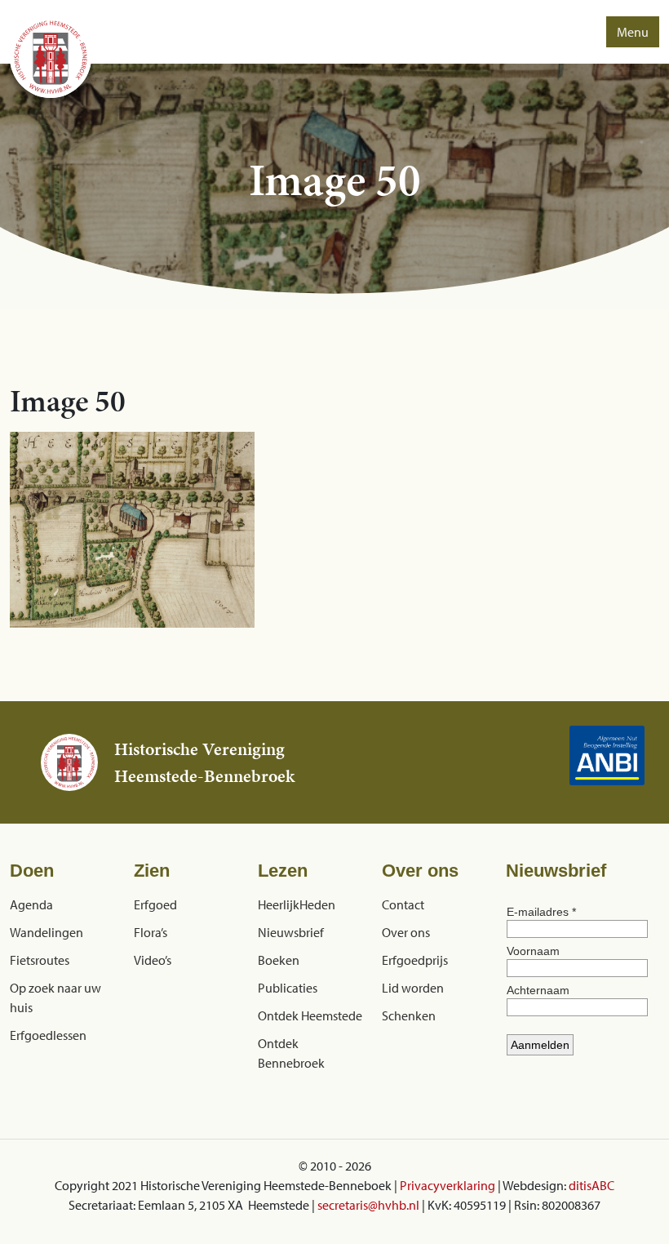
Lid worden (413, 988)
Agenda (31, 904)
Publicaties (287, 988)
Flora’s (150, 932)
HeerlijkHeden (296, 904)
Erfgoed (155, 904)
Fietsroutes (39, 960)
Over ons (406, 932)
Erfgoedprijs (415, 960)
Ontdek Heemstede (310, 1015)
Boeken (278, 960)
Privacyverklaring (447, 1185)
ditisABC (591, 1185)
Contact (403, 904)
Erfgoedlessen (48, 1035)
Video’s (152, 960)
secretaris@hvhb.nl (368, 1205)
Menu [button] (633, 32)
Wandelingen (46, 932)
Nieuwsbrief (291, 932)
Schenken (409, 1015)
